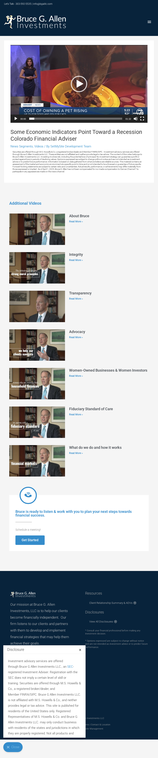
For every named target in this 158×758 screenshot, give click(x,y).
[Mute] (136, 119)
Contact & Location (100, 724)
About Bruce (79, 216)
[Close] (80, 650)
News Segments (21, 146)
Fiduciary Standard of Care (91, 409)
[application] (79, 84)
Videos (38, 146)
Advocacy (77, 332)
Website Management (92, 728)
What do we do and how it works (95, 447)
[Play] (16, 119)
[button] (79, 84)
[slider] (75, 119)
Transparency (80, 293)
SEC (70, 666)
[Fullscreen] (142, 119)
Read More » (76, 221)
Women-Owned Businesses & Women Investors (108, 370)
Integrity (76, 254)
